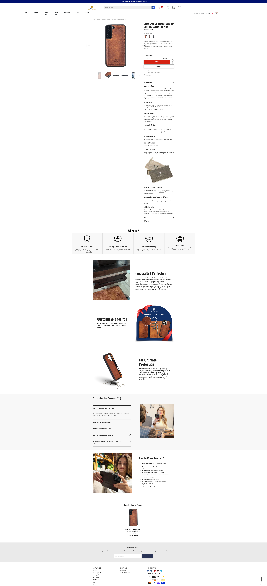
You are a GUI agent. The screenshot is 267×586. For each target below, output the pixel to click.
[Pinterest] (155, 571)
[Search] (129, 7)
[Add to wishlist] (172, 62)
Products (98, 19)
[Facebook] (148, 571)
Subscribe (147, 556)
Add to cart (156, 61)
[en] (212, 13)
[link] (87, 243)
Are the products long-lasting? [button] (103, 435)
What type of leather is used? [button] (102, 422)
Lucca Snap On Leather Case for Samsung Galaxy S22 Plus (133, 531)
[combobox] (128, 7)
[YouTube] (158, 571)
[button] (89, 45)
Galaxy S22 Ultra (160, 109)
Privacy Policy (164, 551)
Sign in (175, 7)
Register (179, 6)
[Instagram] (151, 571)
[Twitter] (161, 571)
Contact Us (161, 192)
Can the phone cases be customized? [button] (104, 409)
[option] (116, 45)
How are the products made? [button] (102, 429)
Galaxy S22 (153, 109)
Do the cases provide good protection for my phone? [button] (107, 442)
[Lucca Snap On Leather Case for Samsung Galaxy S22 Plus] (133, 517)
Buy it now (159, 66)
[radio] (145, 36)
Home (93, 19)
